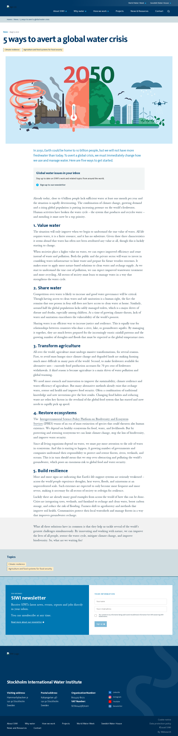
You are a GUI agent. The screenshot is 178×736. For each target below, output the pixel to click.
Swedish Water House (111, 724)
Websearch (166, 732)
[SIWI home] (89, 654)
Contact (159, 11)
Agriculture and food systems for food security (43, 50)
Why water (30, 724)
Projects (120, 11)
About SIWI (12, 724)
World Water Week (85, 724)
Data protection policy (160, 724)
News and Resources (17, 728)
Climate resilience (12, 50)
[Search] (168, 11)
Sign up (100, 624)
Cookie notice (164, 720)
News (16, 19)
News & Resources (139, 11)
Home (9, 19)
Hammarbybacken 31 (17, 697)
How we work (48, 724)
